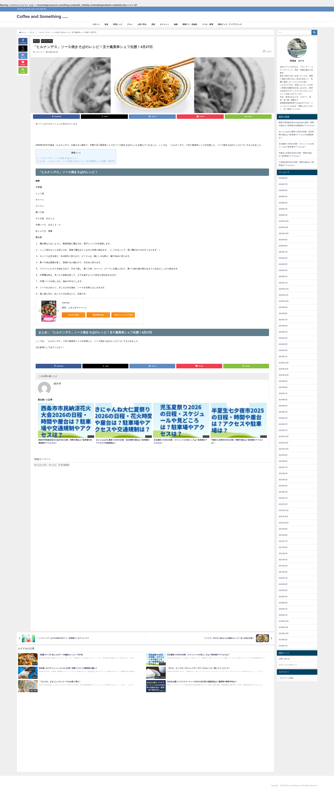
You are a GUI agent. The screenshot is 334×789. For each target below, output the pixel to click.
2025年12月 (284, 221)
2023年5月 (283, 406)
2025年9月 (283, 240)
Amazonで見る (73, 315)
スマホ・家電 (207, 24)
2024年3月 (283, 344)
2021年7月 (283, 541)
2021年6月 (283, 547)
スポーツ (96, 24)
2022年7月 (283, 467)
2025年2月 (283, 276)
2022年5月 (283, 480)
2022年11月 (283, 443)
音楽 (106, 24)
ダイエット (164, 24)
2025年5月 (283, 264)
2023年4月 (283, 412)
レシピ (53, 465)
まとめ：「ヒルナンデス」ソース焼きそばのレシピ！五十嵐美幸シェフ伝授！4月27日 (76, 161)
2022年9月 (283, 455)
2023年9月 (283, 381)
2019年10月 (284, 633)
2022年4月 (283, 486)
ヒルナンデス (47, 41)
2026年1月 (283, 215)
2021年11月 (283, 516)
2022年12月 (284, 436)
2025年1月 (283, 283)
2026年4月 (283, 196)
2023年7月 (283, 393)
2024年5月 (283, 332)
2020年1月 (283, 615)
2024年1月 (283, 356)
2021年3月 (283, 566)
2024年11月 (283, 295)
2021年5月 (283, 553)
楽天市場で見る (98, 315)
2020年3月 (283, 603)
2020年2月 (283, 609)
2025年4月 (283, 270)
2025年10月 (284, 233)
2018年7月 (283, 646)
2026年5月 (283, 190)
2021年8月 (283, 535)
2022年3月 (283, 492)
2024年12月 (284, 289)
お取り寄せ (142, 24)
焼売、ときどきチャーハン (74, 308)
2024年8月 (283, 313)
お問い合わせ (284, 659)
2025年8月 (283, 246)
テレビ (36, 41)
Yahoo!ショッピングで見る (123, 315)
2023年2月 (283, 424)
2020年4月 (283, 597)
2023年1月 (283, 430)
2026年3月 (283, 203)
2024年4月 (283, 338)
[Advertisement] (152, 136)
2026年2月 (283, 209)
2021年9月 (283, 529)
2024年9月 (283, 307)
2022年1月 (283, 504)
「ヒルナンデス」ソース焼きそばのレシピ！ (57, 158)
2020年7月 (283, 578)
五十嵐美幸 (65, 465)
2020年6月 (283, 584)
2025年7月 (283, 252)
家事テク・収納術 (190, 24)
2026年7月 (283, 184)
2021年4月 (283, 560)
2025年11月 (283, 227)
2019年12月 (284, 621)
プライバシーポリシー (288, 665)
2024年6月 (283, 326)
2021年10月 (284, 523)
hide (78, 153)
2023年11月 (283, 369)
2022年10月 (284, 449)
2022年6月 (283, 473)
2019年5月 (283, 640)
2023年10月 (284, 375)
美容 (153, 24)
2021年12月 (284, 510)
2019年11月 (283, 627)
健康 (176, 24)
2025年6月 (283, 258)
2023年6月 (283, 400)
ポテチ (269, 51)
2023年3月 (283, 418)
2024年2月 (283, 350)
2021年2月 (283, 572)
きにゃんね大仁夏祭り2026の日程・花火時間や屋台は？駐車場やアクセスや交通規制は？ (296, 135)
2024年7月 (283, 320)
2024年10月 (284, 301)
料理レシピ (117, 24)
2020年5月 (283, 590)
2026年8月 (283, 178)
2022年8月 (283, 461)
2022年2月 (283, 498)
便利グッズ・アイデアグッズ (230, 24)
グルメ (130, 24)
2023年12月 (284, 363)
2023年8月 (283, 387)
